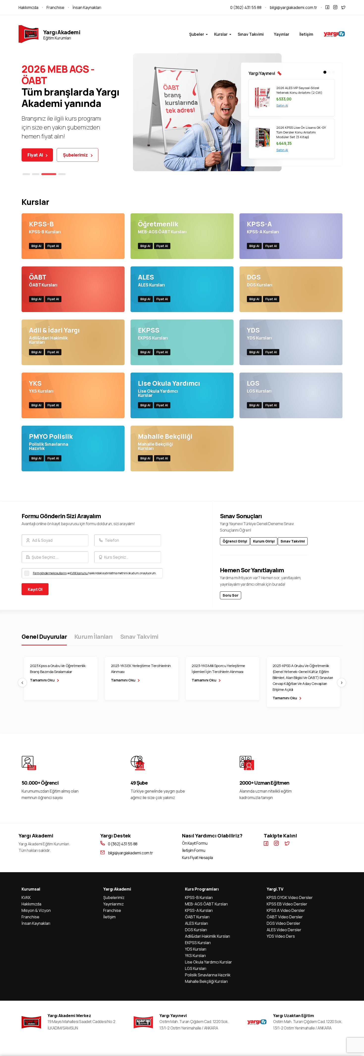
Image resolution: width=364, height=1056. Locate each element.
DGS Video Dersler (283, 923)
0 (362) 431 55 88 (245, 7)
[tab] (44, 636)
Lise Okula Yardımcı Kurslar (208, 962)
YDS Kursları (195, 949)
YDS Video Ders (281, 936)
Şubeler (196, 34)
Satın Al (282, 110)
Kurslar (221, 34)
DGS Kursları (196, 929)
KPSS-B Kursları (199, 897)
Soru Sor (230, 595)
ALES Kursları (196, 923)
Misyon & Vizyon (36, 910)
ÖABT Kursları (197, 917)
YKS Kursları (195, 955)
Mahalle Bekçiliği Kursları (206, 981)
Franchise (55, 7)
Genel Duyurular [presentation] (44, 636)
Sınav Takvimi (251, 34)
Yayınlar (281, 34)
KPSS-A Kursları (199, 910)
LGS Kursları (195, 968)
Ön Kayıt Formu (194, 843)
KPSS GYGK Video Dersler (290, 897)
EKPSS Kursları (198, 942)
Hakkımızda (28, 7)
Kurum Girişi (264, 541)
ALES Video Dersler (284, 929)
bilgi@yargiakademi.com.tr (293, 7)
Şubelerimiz (76, 155)
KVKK (26, 897)
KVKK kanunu (79, 573)
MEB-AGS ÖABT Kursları (206, 904)
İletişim (306, 34)
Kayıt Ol (35, 589)
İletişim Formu (193, 850)
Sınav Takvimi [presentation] (139, 636)
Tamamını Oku (42, 680)
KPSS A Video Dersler (286, 910)
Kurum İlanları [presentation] (93, 636)
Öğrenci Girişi (235, 541)
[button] (26, 174)
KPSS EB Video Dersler (287, 904)
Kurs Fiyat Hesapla (197, 857)
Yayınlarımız (113, 904)
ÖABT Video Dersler (285, 917)
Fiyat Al (35, 155)
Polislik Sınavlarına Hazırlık (208, 975)
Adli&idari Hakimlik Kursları (207, 936)
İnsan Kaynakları (87, 7)
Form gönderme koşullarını (50, 573)
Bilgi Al (36, 246)
